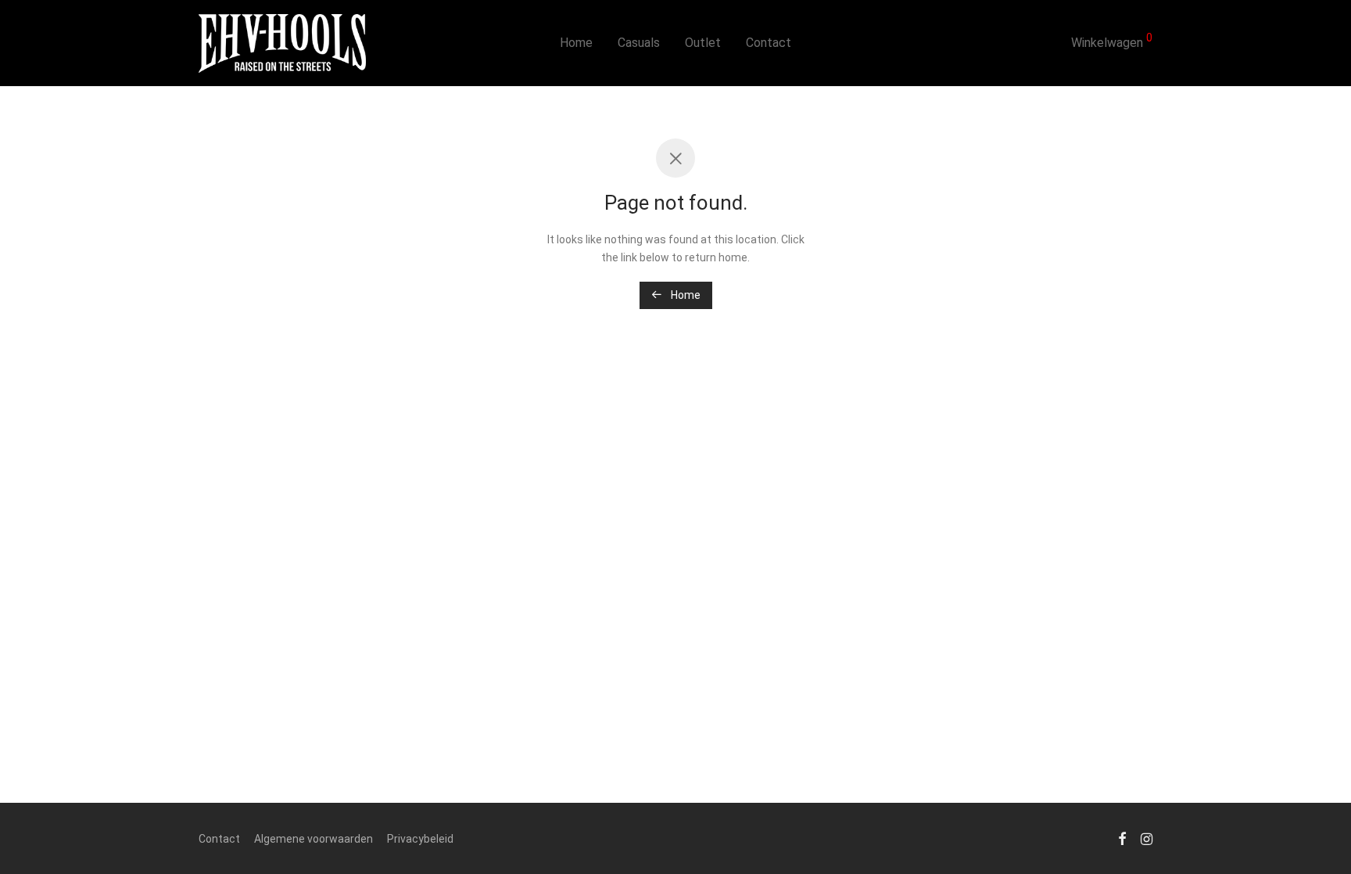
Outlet (703, 42)
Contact (768, 42)
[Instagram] (1146, 838)
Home (576, 42)
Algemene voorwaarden (313, 839)
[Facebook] (1122, 838)
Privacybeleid (420, 839)
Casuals (639, 42)
